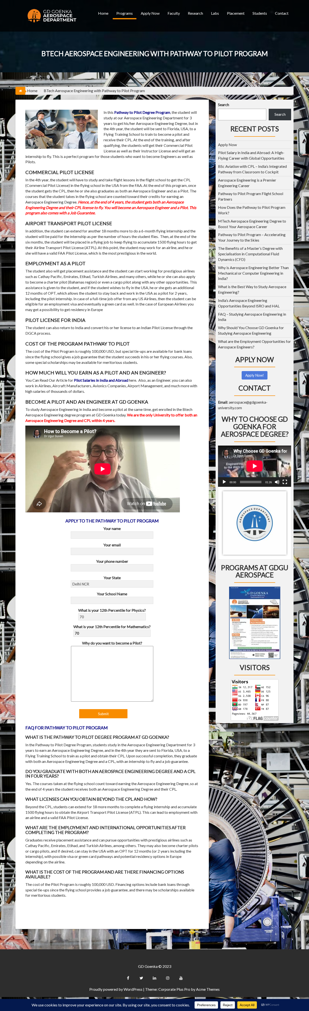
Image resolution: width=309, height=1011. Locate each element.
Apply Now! (254, 375)
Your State (112, 577)
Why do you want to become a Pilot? (112, 643)
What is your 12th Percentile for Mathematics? (112, 626)
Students (260, 13)
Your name (112, 528)
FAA (138, 185)
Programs (124, 13)
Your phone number (112, 561)
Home (103, 13)
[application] (254, 466)
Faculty (174, 13)
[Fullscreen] (284, 482)
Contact (281, 13)
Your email (112, 545)
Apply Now (150, 13)
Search (223, 104)
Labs (215, 13)
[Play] (224, 482)
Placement (236, 13)
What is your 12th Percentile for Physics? (112, 610)
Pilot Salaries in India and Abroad (101, 380)
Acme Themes (208, 989)
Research (195, 13)
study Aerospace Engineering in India (60, 409)
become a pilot (110, 409)
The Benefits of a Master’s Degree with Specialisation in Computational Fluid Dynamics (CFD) (250, 254)
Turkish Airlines (105, 276)
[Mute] (277, 482)
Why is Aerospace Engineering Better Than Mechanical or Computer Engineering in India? (253, 273)
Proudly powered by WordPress (115, 989)
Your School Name (112, 593)
